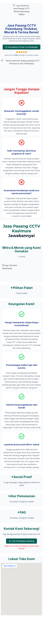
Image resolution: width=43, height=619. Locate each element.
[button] (2, 270)
